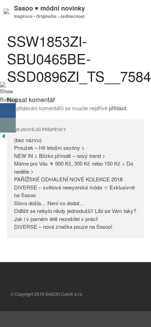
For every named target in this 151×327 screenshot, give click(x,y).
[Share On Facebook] (8, 110)
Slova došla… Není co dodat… (49, 203)
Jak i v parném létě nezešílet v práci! (56, 218)
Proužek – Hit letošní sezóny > (49, 147)
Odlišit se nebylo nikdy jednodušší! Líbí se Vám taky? (75, 210)
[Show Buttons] (9, 99)
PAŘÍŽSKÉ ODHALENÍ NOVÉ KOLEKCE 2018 (68, 179)
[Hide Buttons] (3, 137)
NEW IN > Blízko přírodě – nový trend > (59, 155)
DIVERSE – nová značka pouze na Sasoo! (63, 226)
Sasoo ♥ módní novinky (49, 8)
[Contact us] (8, 125)
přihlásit (117, 108)
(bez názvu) (27, 140)
